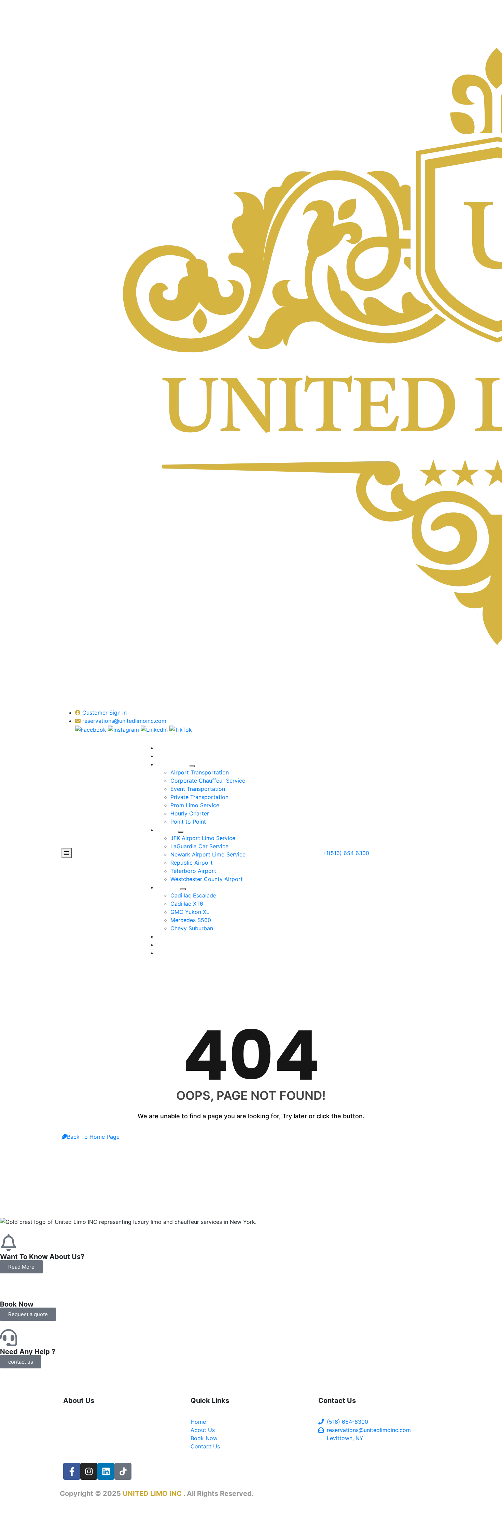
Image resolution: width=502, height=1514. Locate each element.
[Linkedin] (105, 1471)
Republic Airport (191, 862)
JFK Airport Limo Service (202, 838)
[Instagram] (88, 1471)
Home (164, 747)
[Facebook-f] (71, 1471)
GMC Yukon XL (189, 911)
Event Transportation (197, 788)
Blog (162, 944)
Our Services (176, 764)
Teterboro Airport (193, 870)
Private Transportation (199, 797)
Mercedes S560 (190, 920)
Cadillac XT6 (186, 903)
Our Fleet (171, 887)
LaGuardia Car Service (199, 846)
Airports (170, 829)
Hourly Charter (189, 813)
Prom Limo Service (194, 805)
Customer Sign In (104, 712)
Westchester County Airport (206, 879)
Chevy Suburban (191, 928)
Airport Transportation (199, 772)
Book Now (170, 936)
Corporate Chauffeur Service (207, 780)
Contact (167, 952)
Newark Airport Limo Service (208, 854)
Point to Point (188, 821)
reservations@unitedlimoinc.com (124, 720)
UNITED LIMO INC (153, 1493)
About (164, 756)
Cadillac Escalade (193, 895)
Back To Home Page (93, 1136)
